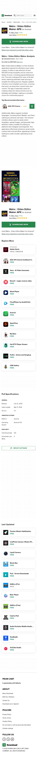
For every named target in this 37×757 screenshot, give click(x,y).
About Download (7, 693)
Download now (20, 41)
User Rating (13, 35)
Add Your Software (8, 697)
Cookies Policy (7, 721)
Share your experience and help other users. (17, 50)
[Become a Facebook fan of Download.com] (4, 739)
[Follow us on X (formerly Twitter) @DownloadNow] (8, 739)
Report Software (20, 448)
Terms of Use (6, 718)
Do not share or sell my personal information (16, 725)
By (13, 33)
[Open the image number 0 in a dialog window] (11, 186)
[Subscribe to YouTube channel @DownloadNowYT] (12, 739)
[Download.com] (7, 15)
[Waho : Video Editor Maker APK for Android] (4, 30)
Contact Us (5, 700)
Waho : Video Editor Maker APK (20, 28)
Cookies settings (7, 728)
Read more (20, 62)
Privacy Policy (6, 714)
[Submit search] (14, 15)
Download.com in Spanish (10, 704)
